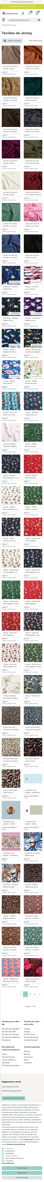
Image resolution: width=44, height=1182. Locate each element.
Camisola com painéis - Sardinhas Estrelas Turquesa (32, 791)
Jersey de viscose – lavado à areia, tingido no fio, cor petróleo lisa (32, 99)
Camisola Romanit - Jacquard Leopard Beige (11, 760)
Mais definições (8, 1163)
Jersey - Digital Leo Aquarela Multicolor (11, 980)
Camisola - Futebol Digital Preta (10, 319)
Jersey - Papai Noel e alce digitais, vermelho (32, 540)
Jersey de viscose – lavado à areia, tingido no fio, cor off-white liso (10, 193)
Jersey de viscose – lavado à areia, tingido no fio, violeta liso (10, 162)
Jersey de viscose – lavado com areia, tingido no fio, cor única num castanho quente (11, 130)
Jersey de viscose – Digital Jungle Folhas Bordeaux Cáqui (32, 980)
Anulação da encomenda (13, 1098)
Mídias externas (12, 1156)
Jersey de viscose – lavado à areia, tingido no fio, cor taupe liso (10, 68)
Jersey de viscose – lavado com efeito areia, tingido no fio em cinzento (32, 130)
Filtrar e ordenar (14, 41)
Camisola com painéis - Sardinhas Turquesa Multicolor (11, 854)
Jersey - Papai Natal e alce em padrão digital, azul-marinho (11, 540)
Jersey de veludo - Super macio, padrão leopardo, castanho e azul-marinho (32, 760)
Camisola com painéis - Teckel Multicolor (9, 823)
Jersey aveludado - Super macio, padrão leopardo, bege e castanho (10, 791)
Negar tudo (22, 1173)
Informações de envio (10, 1087)
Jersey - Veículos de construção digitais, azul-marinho (33, 351)
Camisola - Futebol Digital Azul (10, 288)
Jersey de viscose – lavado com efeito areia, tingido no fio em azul (10, 256)
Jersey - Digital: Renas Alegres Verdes (31, 445)
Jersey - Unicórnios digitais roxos (32, 319)
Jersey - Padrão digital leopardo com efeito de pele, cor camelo (11, 917)
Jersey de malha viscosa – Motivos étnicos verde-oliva (32, 949)
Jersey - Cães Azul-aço (32, 697)
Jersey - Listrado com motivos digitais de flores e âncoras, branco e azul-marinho (32, 288)
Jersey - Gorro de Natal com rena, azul (10, 414)
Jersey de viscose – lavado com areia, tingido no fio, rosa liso (32, 225)
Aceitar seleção (22, 1177)
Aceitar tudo (22, 1168)
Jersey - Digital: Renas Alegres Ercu (10, 508)
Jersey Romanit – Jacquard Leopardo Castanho (11, 728)
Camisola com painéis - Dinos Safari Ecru (30, 823)
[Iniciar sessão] (22, 13)
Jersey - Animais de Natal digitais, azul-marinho (32, 571)
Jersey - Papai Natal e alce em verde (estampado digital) (32, 508)
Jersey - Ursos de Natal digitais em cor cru (10, 665)
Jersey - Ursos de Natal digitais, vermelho (10, 634)
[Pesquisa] (39, 20)
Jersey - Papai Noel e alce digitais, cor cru (10, 571)
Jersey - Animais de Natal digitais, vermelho (32, 603)
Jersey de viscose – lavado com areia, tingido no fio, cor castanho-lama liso (10, 99)
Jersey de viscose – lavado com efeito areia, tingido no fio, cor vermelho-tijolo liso (32, 68)
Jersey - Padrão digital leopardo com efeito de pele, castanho (33, 886)
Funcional (9, 1161)
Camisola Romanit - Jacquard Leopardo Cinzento (33, 728)
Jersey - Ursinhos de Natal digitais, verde (33, 665)
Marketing (9, 1153)
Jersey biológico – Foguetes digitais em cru (10, 445)
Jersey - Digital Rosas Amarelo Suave (31, 382)
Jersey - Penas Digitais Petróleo (9, 351)
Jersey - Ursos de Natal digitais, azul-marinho (32, 634)
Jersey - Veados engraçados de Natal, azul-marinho (33, 414)
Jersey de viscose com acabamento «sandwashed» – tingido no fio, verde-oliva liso (32, 162)
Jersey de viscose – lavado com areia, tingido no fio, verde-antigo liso (10, 225)
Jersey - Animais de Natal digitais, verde (11, 603)
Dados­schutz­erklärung (16, 1144)
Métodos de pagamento (11, 1091)
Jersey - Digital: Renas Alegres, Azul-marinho (11, 477)
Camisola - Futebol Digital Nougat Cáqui (10, 886)
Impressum (28, 1139)
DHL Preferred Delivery (15, 1158)
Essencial (9, 1148)
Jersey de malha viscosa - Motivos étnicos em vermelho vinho (31, 917)
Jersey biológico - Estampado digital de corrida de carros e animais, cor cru (11, 697)
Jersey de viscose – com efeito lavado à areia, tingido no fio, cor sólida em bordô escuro (33, 193)
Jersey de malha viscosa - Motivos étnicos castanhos (10, 949)
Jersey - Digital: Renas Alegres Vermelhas (31, 477)
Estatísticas (10, 1151)
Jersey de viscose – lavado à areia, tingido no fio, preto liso (32, 256)
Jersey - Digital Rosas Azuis (9, 382)
